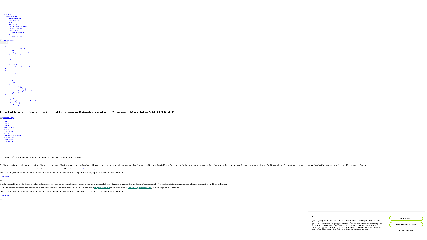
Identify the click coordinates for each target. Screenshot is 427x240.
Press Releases (14, 20)
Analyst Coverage (15, 28)
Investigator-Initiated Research (19, 67)
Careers (7, 95)
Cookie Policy (9, 137)
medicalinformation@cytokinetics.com (94, 169)
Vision (11, 75)
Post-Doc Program (15, 105)
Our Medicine (9, 69)
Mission (7, 47)
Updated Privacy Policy (12, 135)
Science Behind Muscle (17, 49)
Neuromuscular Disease (17, 55)
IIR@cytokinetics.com (102, 188)
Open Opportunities (16, 99)
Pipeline (12, 59)
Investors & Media (10, 16)
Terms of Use (9, 139)
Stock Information (15, 18)
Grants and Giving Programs (19, 89)
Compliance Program (16, 93)
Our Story (12, 73)
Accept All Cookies (406, 218)
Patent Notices (9, 141)
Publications (13, 61)
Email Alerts (13, 34)
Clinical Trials (14, 63)
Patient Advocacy (15, 83)
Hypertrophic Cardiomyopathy (19, 53)
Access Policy (14, 65)
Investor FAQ (14, 30)
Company (7, 71)
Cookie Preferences (406, 231)
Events (11, 22)
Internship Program (15, 103)
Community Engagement (17, 87)
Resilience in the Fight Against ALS (21, 91)
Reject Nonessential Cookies (406, 225)
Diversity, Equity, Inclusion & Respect (22, 101)
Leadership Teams (15, 79)
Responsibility (9, 81)
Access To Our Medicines (18, 85)
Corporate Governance (17, 32)
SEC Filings (13, 24)
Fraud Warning (14, 107)
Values (11, 77)
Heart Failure (13, 51)
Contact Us (8, 14)
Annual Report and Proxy (18, 26)
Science (7, 57)
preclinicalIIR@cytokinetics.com (139, 188)
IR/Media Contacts (15, 36)
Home (6, 121)
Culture (11, 97)
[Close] (1, 180)
